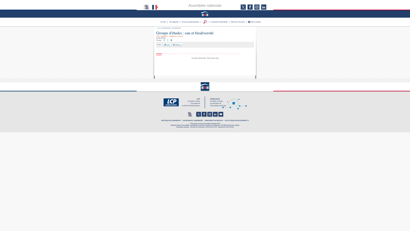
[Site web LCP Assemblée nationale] (183, 102)
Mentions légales (176, 125)
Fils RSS (224, 125)
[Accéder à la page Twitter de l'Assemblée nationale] (243, 7)
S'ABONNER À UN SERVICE (213, 120)
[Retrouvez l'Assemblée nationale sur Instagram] (171, 40)
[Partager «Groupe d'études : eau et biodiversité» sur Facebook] (164, 40)
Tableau (177, 45)
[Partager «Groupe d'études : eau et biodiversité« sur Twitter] (167, 40)
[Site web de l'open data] (226, 102)
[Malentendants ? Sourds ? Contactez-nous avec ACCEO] (146, 7)
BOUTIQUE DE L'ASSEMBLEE (170, 120)
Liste (167, 45)
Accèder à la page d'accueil (162, 21)
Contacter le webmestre (213, 125)
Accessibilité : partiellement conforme (193, 125)
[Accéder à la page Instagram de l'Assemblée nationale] (256, 7)
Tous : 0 (159, 54)
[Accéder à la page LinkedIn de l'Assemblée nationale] (263, 7)
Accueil (158, 28)
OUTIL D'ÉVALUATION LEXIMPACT (236, 120)
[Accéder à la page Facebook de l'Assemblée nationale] (250, 7)
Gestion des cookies (233, 125)
